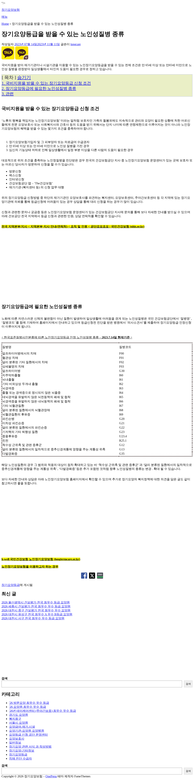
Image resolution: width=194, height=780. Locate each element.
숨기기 (24, 77)
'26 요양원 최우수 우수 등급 (27, 706)
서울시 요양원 (18, 722)
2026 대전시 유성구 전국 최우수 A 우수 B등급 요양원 (37, 614)
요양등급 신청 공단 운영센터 (28, 734)
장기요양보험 (11, 9)
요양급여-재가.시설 (22, 726)
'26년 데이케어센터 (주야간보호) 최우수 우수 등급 (42, 710)
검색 (5, 678)
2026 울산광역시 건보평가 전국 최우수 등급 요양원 (36, 602)
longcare (75, 44)
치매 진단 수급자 (20, 758)
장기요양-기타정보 (21, 750)
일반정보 (15, 742)
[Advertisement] (97, 268)
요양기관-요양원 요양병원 (26, 730)
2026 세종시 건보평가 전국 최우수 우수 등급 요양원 (36, 606)
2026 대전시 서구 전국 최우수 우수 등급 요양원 (33, 618)
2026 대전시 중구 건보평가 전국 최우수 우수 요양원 (36, 610)
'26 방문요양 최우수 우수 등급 (29, 702)
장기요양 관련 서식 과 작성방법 (30, 746)
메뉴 (5, 16)
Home (5, 23)
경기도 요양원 (18, 714)
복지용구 (15, 718)
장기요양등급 (11, 585)
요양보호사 (16, 738)
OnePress (51, 776)
